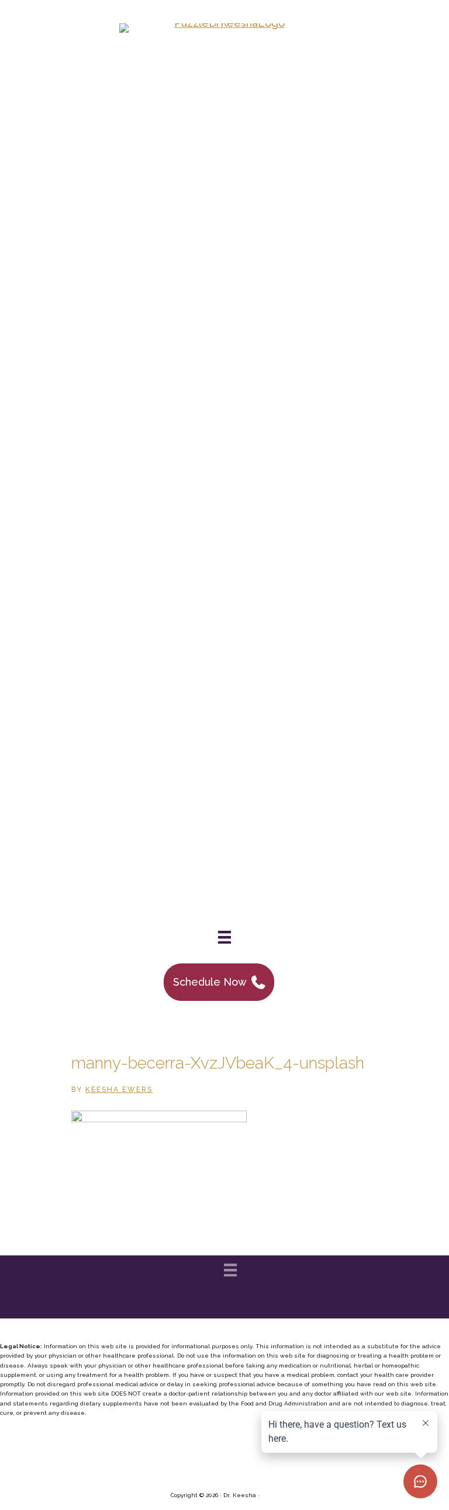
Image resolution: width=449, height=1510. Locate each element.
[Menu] (224, 937)
